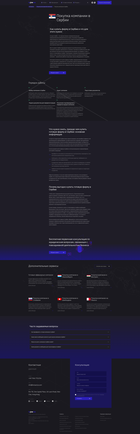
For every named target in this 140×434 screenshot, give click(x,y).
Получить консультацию (104, 2)
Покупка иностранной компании (44, 6)
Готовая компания (67, 2)
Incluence (31, 6)
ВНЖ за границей (63, 420)
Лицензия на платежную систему (65, 422)
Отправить (79, 398)
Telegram (40, 401)
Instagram (32, 401)
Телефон (30, 376)
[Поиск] (88, 2)
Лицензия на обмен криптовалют (65, 426)
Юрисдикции (54, 2)
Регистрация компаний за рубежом (66, 431)
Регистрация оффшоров (64, 418)
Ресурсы (77, 2)
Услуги (44, 2)
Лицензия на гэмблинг (79, 418)
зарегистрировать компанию (56, 195)
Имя (77, 372)
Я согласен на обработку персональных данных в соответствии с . (90, 395)
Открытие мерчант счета (64, 416)
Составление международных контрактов (65, 429)
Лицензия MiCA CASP (63, 424)
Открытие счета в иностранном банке (82, 416)
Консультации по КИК (79, 420)
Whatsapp (48, 401)
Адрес (29, 389)
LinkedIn (55, 401)
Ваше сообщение (80, 389)
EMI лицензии (77, 426)
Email (29, 382)
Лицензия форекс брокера (79, 422)
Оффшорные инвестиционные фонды (81, 424)
